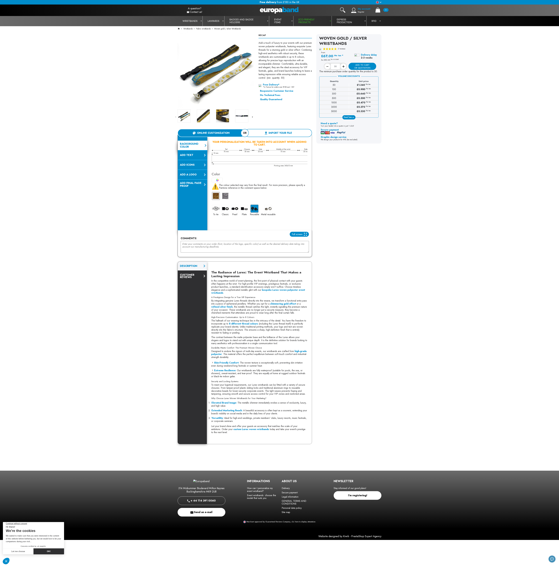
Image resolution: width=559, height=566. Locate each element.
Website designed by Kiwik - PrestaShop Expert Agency (349, 536)
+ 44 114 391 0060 (203, 501)
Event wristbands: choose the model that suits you (261, 497)
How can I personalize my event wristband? (260, 490)
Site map (286, 512)
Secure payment (290, 492)
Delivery (286, 488)
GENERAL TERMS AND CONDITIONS (294, 502)
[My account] (353, 10)
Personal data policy (292, 508)
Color (216, 174)
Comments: (189, 238)
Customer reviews (187, 276)
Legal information (290, 496)
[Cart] (377, 10)
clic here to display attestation (303, 521)
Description (188, 266)
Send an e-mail (202, 512)
